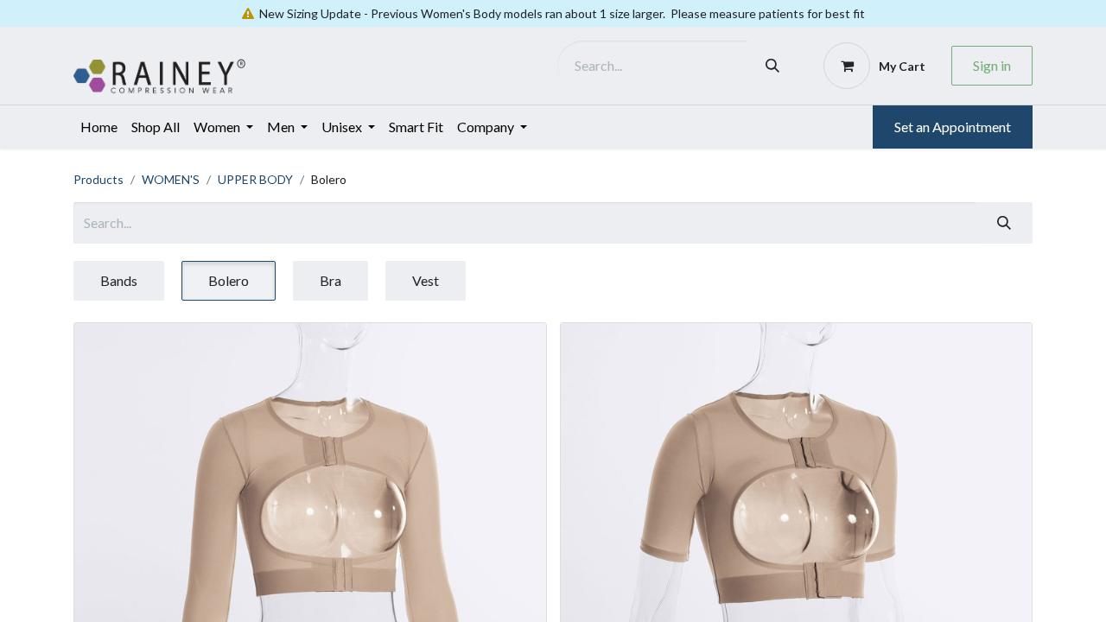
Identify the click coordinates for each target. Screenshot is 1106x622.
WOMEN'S (171, 179)
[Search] (772, 66)
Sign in (992, 65)
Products (98, 179)
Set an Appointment (952, 126)
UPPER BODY (255, 179)
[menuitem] (98, 127)
